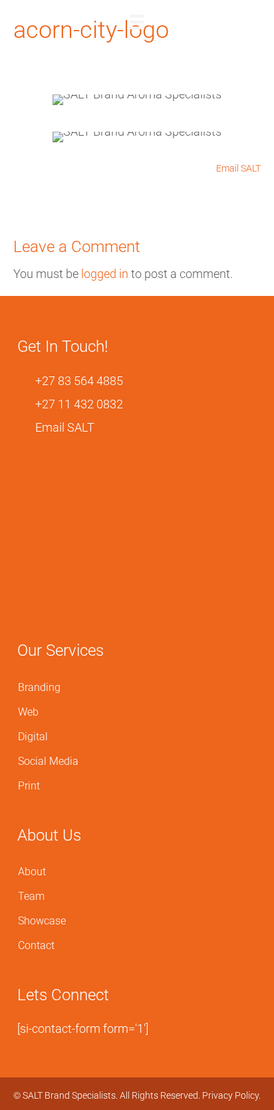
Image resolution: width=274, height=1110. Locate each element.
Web (28, 712)
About (32, 871)
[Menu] (137, 22)
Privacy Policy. (231, 1095)
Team (31, 896)
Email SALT (237, 168)
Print (29, 785)
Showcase (42, 920)
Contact (36, 945)
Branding (39, 687)
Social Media (48, 761)
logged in (104, 274)
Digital (33, 736)
